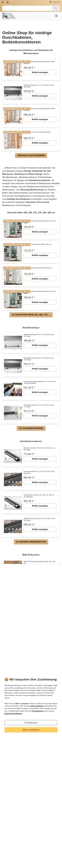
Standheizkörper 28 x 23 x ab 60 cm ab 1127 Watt (39, 359)
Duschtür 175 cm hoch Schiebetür (37, 132)
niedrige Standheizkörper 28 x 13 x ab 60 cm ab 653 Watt (40, 382)
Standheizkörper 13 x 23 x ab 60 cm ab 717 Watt (39, 406)
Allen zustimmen (31, 730)
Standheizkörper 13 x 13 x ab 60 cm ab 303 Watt (39, 86)
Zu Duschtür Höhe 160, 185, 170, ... (31, 314)
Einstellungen (31, 722)
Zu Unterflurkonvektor (31, 542)
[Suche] (56, 8)
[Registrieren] (8, 2)
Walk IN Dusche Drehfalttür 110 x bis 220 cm (39, 562)
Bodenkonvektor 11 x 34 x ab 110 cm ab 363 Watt (39, 472)
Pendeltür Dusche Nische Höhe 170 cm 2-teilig (40, 222)
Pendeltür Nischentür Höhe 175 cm (37, 244)
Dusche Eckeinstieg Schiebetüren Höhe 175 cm (39, 109)
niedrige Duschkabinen (31, 155)
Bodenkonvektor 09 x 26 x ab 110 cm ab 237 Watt (39, 449)
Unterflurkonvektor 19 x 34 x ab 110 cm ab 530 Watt (39, 496)
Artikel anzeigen (40, 72)
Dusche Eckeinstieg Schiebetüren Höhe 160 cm (39, 62)
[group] (13, 70)
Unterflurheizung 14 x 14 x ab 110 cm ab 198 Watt (39, 519)
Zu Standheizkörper (31, 428)
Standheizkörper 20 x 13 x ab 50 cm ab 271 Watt (39, 335)
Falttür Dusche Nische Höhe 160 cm (38, 268)
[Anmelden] (3, 2)
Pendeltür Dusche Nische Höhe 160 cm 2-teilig (40, 292)
